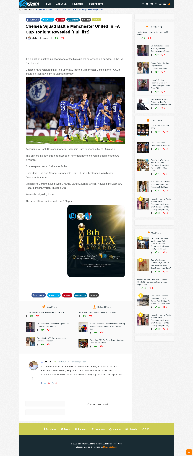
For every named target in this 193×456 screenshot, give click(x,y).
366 (158, 271)
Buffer (86, 20)
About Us (61, 4)
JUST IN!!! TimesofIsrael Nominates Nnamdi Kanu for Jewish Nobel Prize (160, 184)
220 (166, 132)
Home (48, 4)
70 (166, 252)
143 (166, 213)
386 (158, 213)
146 (158, 307)
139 (166, 190)
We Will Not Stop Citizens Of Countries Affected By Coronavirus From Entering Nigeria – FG (152, 282)
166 (166, 149)
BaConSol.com (110, 447)
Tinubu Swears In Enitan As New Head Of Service (45, 312)
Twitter (48, 20)
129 (145, 288)
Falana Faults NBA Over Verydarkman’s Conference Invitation (160, 65)
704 (158, 174)
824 (158, 149)
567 (158, 190)
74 (166, 307)
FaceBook (33, 20)
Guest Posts (96, 4)
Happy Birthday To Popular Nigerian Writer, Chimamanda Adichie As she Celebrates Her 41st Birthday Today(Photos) (161, 204)
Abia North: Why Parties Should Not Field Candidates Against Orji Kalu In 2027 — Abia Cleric (160, 165)
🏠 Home (23, 9)
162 (158, 252)
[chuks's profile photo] (29, 38)
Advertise (77, 4)
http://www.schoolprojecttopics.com (72, 362)
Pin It (61, 20)
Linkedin (74, 20)
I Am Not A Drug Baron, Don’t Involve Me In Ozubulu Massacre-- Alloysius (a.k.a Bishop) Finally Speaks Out (160, 243)
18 (166, 174)
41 (152, 288)
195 (166, 271)
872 (158, 132)
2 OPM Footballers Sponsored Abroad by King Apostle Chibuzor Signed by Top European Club (107, 326)
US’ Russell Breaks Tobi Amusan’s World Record (97, 312)
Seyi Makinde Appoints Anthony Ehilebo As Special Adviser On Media (161, 102)
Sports (31, 9)
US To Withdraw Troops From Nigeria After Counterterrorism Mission (160, 48)
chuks (34, 38)
